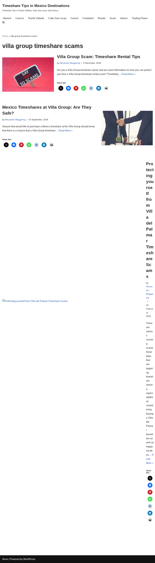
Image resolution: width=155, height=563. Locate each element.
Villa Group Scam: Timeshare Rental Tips (98, 56)
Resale (102, 18)
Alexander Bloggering (70, 63)
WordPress (29, 559)
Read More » (129, 74)
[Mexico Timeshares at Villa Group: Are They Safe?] (127, 128)
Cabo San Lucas (57, 18)
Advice (124, 18)
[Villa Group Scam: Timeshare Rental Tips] (28, 74)
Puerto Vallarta (36, 18)
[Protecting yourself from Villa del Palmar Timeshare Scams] (72, 346)
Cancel (74, 18)
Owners (7, 18)
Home (5, 36)
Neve (5, 559)
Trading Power (140, 18)
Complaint (88, 18)
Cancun (19, 18)
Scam (113, 18)
